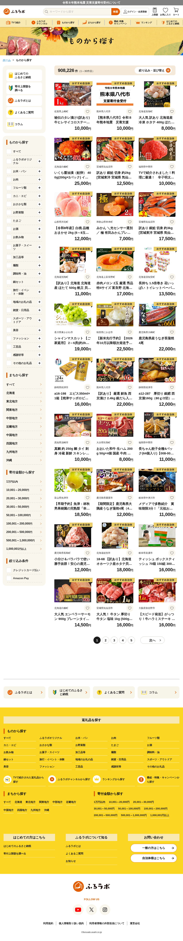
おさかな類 (45, 745)
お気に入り (165, 14)
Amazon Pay (21, 578)
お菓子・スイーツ (49, 752)
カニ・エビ (10, 745)
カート (176, 14)
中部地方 (12, 418)
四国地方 (12, 443)
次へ (152, 640)
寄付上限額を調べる (15, 853)
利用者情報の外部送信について (106, 923)
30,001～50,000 (17, 506)
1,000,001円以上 (159, 815)
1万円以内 (99, 802)
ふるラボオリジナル (50, 737)
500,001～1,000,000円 (134, 815)
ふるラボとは (73, 846)
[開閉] (39, 161)
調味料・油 (153, 752)
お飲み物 (9, 752)
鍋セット (9, 759)
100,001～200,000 (19, 523)
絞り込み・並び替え (152, 70)
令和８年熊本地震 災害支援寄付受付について (91, 2)
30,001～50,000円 (104, 808)
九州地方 (12, 451)
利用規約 (48, 923)
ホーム (7, 60)
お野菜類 (80, 745)
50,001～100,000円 (129, 808)
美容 (6, 766)
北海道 (10, 392)
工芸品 (79, 766)
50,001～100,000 (18, 515)
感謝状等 (116, 766)
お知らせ (71, 861)
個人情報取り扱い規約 (71, 923)
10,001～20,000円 (119, 802)
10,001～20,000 (17, 489)
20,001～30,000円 (143, 802)
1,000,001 (16, 548)
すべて (17, 151)
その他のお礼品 (156, 766)
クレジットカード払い (26, 570)
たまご (115, 745)
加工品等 (80, 752)
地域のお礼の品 (84, 759)
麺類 (113, 752)
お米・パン (81, 737)
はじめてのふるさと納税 (17, 846)
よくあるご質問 (74, 853)
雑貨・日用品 (118, 759)
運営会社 (135, 923)
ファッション (47, 766)
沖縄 (9, 460)
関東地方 (12, 409)
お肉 (113, 737)
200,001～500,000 (19, 531)
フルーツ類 (153, 737)
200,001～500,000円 (105, 815)
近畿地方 (12, 426)
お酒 (149, 745)
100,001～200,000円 (155, 808)
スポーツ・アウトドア (159, 759)
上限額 (155, 14)
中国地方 (12, 434)
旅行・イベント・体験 (52, 759)
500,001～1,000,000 (20, 540)
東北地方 (12, 401)
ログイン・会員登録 (137, 11)
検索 (115, 11)
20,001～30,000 (17, 498)
